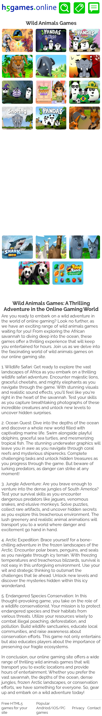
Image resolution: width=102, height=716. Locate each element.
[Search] (64, 8)
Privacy (78, 708)
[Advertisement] (51, 183)
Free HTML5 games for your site (14, 708)
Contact (94, 708)
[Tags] (79, 8)
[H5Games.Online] (29, 8)
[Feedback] (93, 8)
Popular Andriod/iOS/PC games (50, 708)
